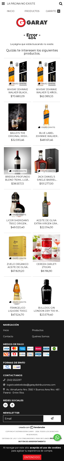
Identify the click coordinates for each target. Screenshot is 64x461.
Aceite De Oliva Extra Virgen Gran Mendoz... (46, 222)
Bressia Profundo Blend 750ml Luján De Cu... (17, 178)
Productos (37, 330)
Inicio (6, 330)
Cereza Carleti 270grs (46, 266)
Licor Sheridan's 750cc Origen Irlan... (17, 222)
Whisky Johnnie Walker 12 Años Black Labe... (46, 91)
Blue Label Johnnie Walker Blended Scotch (46, 135)
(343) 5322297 (14, 380)
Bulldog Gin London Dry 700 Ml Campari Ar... (46, 309)
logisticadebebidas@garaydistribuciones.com (31, 384)
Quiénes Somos (40, 336)
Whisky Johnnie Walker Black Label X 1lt (17, 91)
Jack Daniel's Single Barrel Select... (46, 178)
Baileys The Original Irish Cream (17, 135)
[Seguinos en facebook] (12, 405)
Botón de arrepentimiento (32, 442)
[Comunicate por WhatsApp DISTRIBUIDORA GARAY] (57, 437)
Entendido (32, 457)
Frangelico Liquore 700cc (17, 309)
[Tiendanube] (32, 428)
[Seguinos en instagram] (5, 405)
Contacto (8, 336)
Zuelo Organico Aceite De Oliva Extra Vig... (17, 266)
